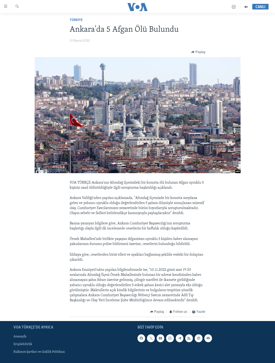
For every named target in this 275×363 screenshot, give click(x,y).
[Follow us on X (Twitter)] (151, 338)
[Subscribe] (208, 338)
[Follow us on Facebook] (141, 338)
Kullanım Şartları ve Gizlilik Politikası (39, 352)
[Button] (198, 52)
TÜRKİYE (76, 20)
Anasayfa (19, 336)
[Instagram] (233, 7)
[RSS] (189, 338)
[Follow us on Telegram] (179, 338)
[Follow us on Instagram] (170, 338)
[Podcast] (198, 338)
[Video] (246, 7)
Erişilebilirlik (22, 344)
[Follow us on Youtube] (160, 338)
